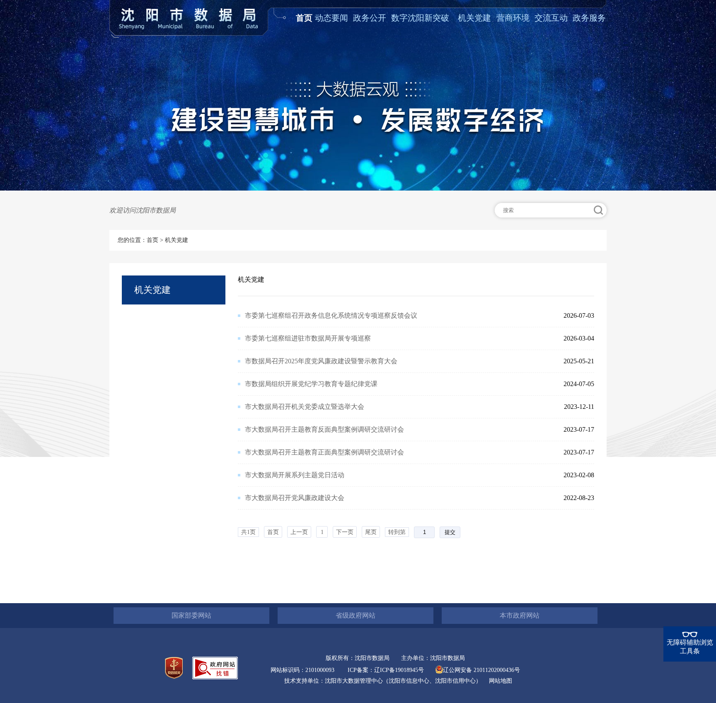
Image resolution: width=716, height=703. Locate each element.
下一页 (344, 532)
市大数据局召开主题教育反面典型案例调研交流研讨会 (324, 429)
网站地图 (500, 681)
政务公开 (369, 17)
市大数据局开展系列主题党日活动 (294, 474)
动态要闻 (331, 17)
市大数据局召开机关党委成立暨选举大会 (304, 406)
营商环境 (513, 17)
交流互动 (551, 17)
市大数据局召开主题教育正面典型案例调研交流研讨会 (324, 452)
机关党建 (474, 17)
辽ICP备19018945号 (399, 670)
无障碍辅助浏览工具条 (690, 647)
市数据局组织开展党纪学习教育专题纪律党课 (311, 383)
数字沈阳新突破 (420, 17)
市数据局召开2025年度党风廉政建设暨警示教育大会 (321, 361)
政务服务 (589, 17)
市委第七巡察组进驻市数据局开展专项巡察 (308, 338)
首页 (304, 17)
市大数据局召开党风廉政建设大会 (294, 497)
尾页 (371, 532)
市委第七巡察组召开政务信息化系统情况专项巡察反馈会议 (331, 315)
